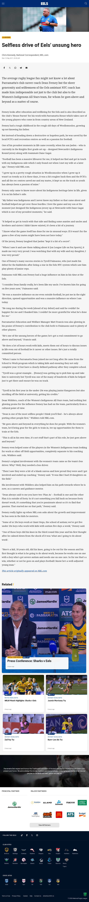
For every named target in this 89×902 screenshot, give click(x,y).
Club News (6, 37)
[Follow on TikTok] (22, 835)
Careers (25, 896)
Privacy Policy (16, 896)
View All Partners (45, 825)
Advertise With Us (48, 896)
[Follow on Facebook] (27, 835)
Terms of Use (6, 896)
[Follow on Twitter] (32, 835)
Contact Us (37, 896)
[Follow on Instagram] (37, 835)
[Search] (86, 3)
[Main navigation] (3, 3)
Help (31, 896)
